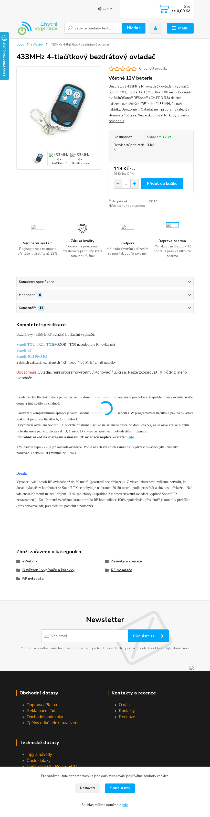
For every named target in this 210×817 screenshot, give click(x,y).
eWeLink (37, 44)
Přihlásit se (144, 636)
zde (131, 437)
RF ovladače (121, 570)
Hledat (133, 27)
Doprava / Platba (42, 705)
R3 (44, 356)
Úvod (20, 44)
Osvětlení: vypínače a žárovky (48, 570)
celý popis (116, 121)
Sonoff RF (24, 350)
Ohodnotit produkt (153, 69)
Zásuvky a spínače (126, 561)
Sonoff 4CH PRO (29, 356)
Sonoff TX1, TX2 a (31, 344)
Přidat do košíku (162, 183)
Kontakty (127, 711)
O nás (124, 705)
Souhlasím (120, 788)
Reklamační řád (41, 711)
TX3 (49, 344)
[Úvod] (38, 28)
